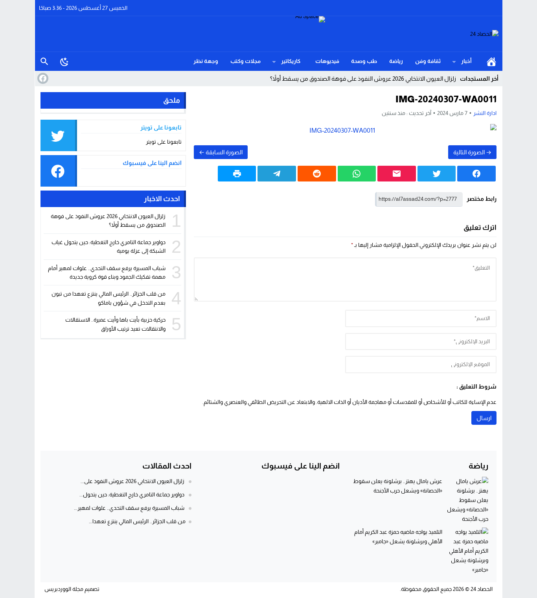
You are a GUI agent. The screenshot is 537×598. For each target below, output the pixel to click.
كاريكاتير (290, 61)
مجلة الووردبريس (63, 589)
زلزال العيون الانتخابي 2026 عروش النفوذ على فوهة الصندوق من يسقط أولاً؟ (363, 78)
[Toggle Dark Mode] (64, 61)
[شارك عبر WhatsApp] (357, 173)
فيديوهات (327, 61)
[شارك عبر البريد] (396, 173)
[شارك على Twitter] (436, 173)
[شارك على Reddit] (317, 173)
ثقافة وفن (428, 61)
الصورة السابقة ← (221, 152)
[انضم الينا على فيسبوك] (42, 78)
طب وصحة (364, 61)
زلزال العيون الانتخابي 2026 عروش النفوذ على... (132, 481)
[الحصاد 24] (412, 34)
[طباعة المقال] (237, 173)
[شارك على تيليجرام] (276, 173)
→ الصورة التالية (472, 152)
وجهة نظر (205, 61)
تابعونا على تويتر (164, 142)
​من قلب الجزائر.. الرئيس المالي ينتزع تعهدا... (137, 521)
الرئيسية (491, 61)
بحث (44, 61)
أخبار (466, 61)
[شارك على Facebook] (476, 173)
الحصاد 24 (482, 589)
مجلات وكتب (245, 61)
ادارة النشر (485, 113)
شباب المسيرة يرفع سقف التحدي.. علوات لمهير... (129, 508)
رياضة (396, 61)
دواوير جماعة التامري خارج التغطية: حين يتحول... (131, 494)
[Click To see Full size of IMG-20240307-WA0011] (345, 130)
